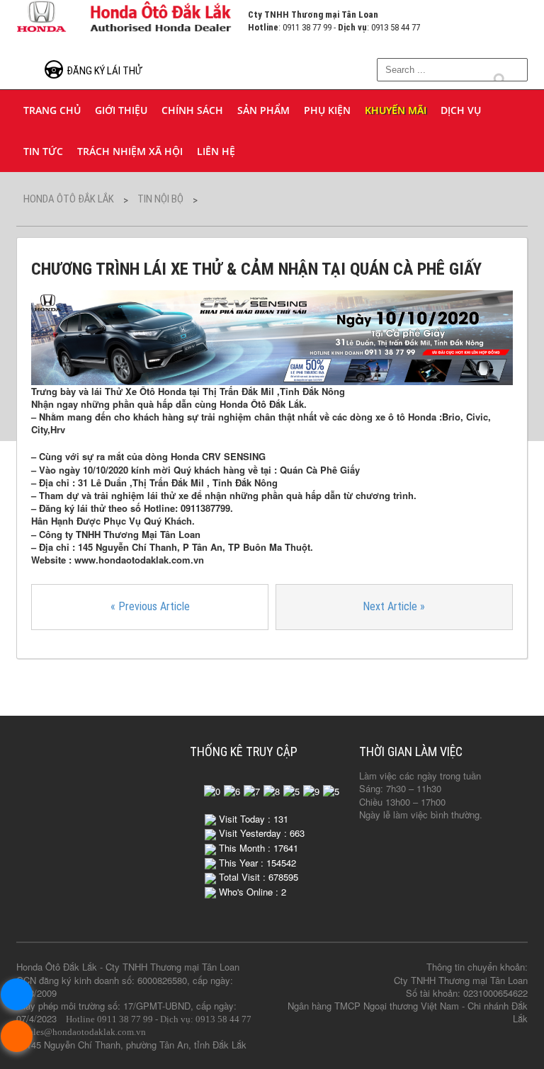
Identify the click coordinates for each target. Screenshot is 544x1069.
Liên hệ (216, 151)
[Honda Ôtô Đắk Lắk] (125, 14)
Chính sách (192, 110)
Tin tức (43, 151)
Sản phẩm (263, 110)
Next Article (394, 606)
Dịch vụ (461, 110)
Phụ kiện (327, 110)
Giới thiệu (121, 110)
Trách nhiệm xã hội (130, 151)
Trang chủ (52, 110)
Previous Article (150, 606)
